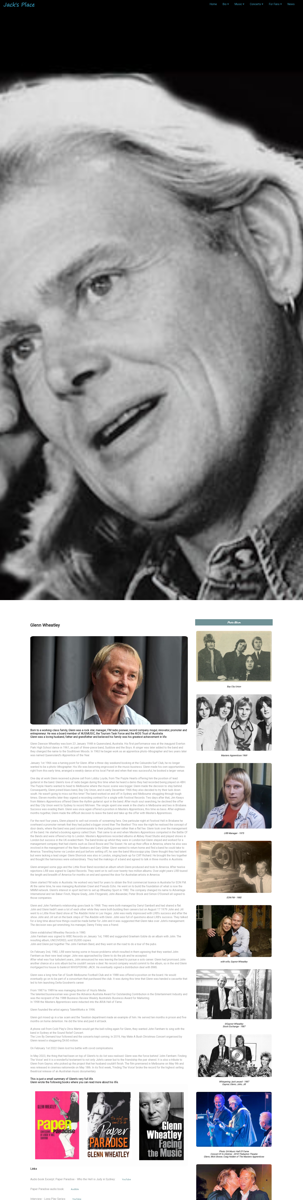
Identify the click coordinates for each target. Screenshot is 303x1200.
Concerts (256, 4)
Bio (225, 4)
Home (213, 4)
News (291, 4)
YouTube (126, 1179)
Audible (75, 1189)
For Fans (274, 4)
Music (238, 4)
